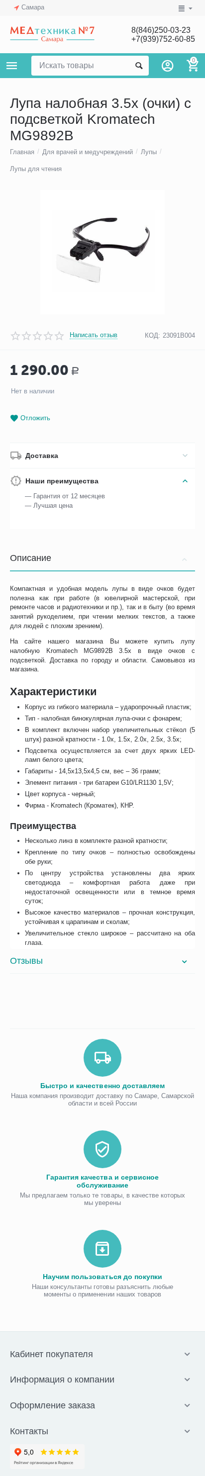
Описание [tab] (30, 558)
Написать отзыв (93, 335)
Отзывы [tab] (26, 961)
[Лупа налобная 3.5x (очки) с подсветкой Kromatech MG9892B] (102, 252)
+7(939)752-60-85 (163, 39)
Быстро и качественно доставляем (102, 1086)
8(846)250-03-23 (161, 30)
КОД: (152, 335)
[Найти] (139, 66)
